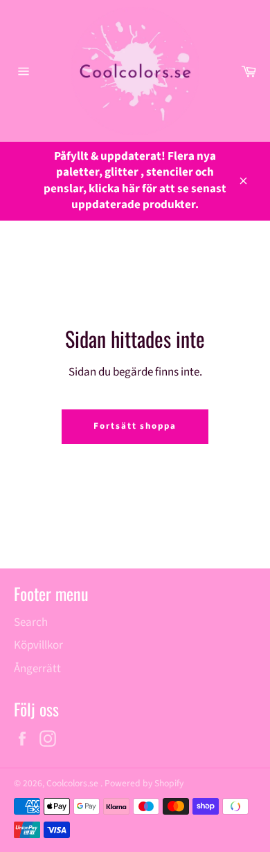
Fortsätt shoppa (135, 426)
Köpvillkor (38, 645)
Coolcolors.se (73, 783)
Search (31, 622)
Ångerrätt (37, 668)
